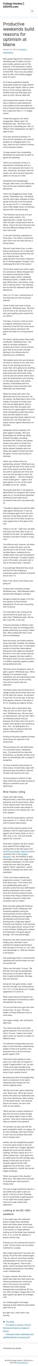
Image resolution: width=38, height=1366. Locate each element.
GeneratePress (22, 1363)
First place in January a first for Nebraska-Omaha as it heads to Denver (17, 1328)
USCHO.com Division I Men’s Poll (16, 851)
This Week (10, 1322)
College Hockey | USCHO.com (13, 5)
